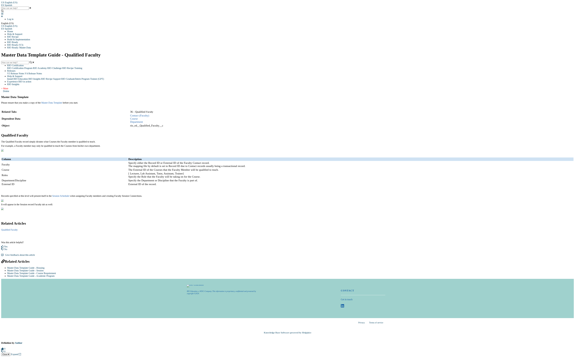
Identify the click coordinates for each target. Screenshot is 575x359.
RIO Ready (12, 42)
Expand (15, 354)
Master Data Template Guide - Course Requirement (31, 273)
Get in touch (346, 299)
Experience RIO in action (19, 81)
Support (57, 79)
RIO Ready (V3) (15, 45)
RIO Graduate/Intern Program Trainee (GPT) (82, 79)
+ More (4, 88)
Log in (10, 19)
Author (18, 343)
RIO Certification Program (19, 68)
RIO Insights (34, 79)
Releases (11, 71)
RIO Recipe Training (72, 68)
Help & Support (14, 34)
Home (10, 31)
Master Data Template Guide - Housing (25, 268)
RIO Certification (15, 65)
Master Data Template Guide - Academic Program (31, 276)
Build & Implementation (18, 39)
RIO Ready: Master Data (19, 47)
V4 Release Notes (33, 73)
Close (5, 354)
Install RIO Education (17, 79)
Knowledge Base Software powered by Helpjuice (287, 332)
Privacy (361, 323)
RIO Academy (40, 68)
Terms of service (376, 323)
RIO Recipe (13, 37)
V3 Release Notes (15, 73)
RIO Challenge (54, 68)
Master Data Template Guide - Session (25, 270)
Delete (6, 91)
